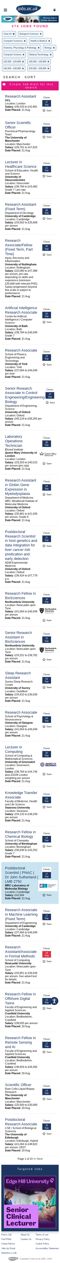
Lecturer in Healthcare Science (20, 164)
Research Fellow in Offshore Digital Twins (20, 998)
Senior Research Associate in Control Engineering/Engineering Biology (25, 395)
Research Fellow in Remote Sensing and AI (20, 1042)
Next (39, 1158)
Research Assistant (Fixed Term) (20, 206)
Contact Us (26, 1239)
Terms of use (42, 1234)
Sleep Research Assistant (18, 675)
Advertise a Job (8, 1253)
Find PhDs (6, 1239)
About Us (25, 1234)
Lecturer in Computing (13, 749)
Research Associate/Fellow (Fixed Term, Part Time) (19, 247)
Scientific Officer (18, 1085)
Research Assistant (20, 96)
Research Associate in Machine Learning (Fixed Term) (21, 914)
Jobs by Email (8, 1248)
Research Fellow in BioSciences (20, 595)
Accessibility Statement (47, 1248)
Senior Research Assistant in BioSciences (18, 637)
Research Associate (21, 350)
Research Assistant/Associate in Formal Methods (21, 951)
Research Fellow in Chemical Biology (20, 834)
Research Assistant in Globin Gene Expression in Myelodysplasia (20, 487)
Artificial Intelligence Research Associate (21, 310)
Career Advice (8, 1243)
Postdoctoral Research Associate (21, 1121)
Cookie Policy (42, 1243)
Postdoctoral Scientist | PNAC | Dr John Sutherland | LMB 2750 (21, 875)
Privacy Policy (43, 1239)
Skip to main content (13, 3)
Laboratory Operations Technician (14, 441)
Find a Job (6, 1234)
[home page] (28, 13)
